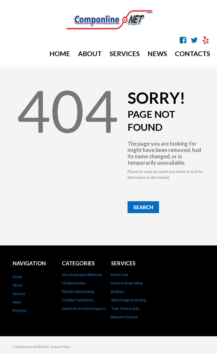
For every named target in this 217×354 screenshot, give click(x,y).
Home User (119, 274)
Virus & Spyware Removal (82, 274)
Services (19, 294)
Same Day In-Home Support (83, 308)
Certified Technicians (78, 300)
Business (117, 291)
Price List (19, 310)
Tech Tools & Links (125, 308)
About (17, 285)
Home (17, 277)
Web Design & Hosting (128, 300)
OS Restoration (74, 283)
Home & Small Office (127, 283)
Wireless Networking (78, 291)
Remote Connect (124, 317)
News (17, 302)
